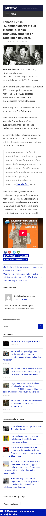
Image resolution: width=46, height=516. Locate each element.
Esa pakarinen (10, 256)
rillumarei (23, 256)
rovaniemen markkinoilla (15, 259)
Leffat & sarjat (21, 41)
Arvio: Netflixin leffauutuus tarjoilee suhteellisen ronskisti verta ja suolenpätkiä (26, 403)
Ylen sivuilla (22, 184)
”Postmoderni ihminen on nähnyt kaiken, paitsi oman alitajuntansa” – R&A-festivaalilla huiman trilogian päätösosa (22, 277)
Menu (13, 14)
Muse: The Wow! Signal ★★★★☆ (25, 341)
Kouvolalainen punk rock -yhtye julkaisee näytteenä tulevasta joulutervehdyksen (25, 439)
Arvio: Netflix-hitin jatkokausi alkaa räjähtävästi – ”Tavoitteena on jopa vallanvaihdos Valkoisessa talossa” (26, 371)
